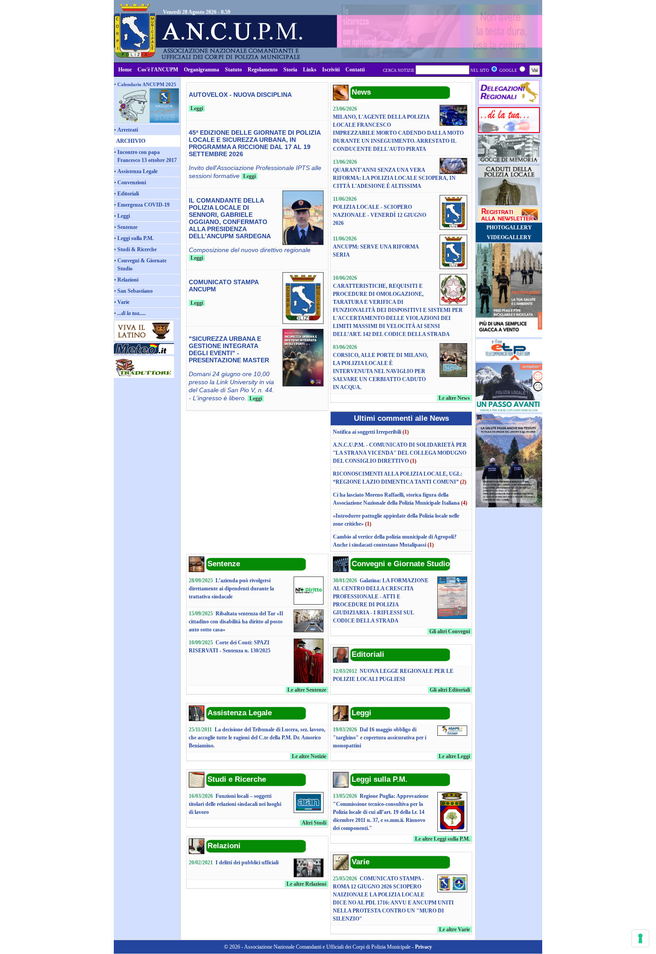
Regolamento (263, 69)
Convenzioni (131, 182)
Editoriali (128, 194)
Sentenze (127, 227)
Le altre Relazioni (306, 884)
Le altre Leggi (454, 756)
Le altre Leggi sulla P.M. (442, 839)
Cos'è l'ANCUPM (157, 69)
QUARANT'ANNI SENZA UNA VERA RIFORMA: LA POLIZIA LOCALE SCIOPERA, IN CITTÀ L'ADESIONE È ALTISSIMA (394, 178)
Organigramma (201, 69)
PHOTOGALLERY (509, 227)
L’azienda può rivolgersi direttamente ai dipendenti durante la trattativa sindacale (231, 588)
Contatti (355, 69)
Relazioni (127, 280)
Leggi (123, 216)
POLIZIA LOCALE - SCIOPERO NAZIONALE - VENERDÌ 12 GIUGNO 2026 (379, 215)
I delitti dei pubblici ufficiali (247, 862)
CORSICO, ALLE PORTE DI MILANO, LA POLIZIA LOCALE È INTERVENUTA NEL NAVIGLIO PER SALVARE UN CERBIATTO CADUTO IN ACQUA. (380, 371)
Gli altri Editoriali (450, 690)
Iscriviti (331, 69)
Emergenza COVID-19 (143, 205)
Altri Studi (314, 823)
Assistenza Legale (137, 171)
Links (309, 69)
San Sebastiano (135, 291)
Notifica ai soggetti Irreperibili (368, 432)
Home (125, 69)
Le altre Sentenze (306, 690)
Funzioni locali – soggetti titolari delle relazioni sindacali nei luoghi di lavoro (235, 804)
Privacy (423, 947)
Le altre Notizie (309, 756)
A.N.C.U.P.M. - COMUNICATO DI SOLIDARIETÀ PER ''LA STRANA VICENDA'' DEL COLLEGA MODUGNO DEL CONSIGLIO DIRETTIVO (400, 453)
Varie (123, 302)
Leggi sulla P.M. (135, 238)
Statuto (233, 69)
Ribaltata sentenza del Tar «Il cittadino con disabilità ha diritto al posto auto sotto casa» (236, 621)
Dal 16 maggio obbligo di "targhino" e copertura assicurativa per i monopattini (379, 737)
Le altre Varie (454, 929)
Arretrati (127, 130)
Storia (290, 69)
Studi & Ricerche (137, 249)
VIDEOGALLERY (509, 237)
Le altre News (454, 398)
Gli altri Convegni (449, 631)
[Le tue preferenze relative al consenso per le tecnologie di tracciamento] (640, 938)
